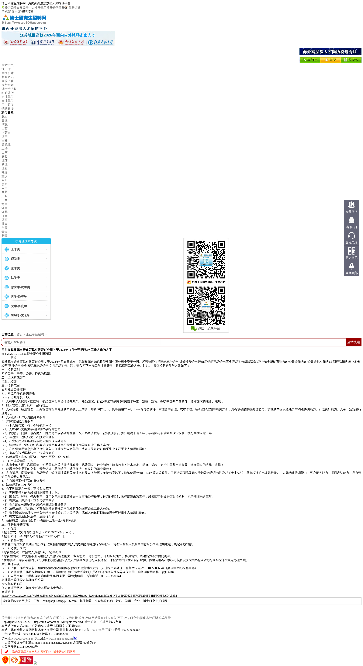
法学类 (15, 277)
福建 (5, 172)
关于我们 (8, 618)
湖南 (5, 208)
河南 (5, 216)
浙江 (5, 164)
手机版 (6, 11)
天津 (5, 120)
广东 (5, 196)
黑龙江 (6, 144)
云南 (5, 188)
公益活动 (85, 618)
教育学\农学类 (20, 287)
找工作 (6, 69)
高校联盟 (152, 618)
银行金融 (8, 85)
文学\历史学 (19, 306)
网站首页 (8, 65)
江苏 (5, 160)
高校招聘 (8, 81)
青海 (5, 231)
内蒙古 (6, 132)
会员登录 (22, 7)
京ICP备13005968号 (92, 629)
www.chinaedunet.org (59, 638)
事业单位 (8, 100)
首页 (20, 334)
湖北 (5, 212)
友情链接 (72, 618)
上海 (5, 148)
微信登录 (10, 7)
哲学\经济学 (19, 296)
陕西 (5, 219)
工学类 (15, 249)
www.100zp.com (24, 638)
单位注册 (47, 7)
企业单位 (8, 96)
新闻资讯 (8, 77)
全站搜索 (353, 342)
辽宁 (5, 136)
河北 (5, 124)
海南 (5, 204)
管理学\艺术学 (20, 315)
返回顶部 (352, 273)
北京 (5, 116)
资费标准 (33, 618)
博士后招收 (9, 89)
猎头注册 (59, 7)
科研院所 (8, 92)
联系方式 (59, 618)
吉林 (5, 140)
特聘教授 (8, 108)
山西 (5, 128)
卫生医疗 (8, 104)
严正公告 (123, 618)
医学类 (15, 268)
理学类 (15, 258)
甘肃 (5, 223)
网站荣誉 (98, 618)
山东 (5, 152)
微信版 (15, 11)
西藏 (5, 192)
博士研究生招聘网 (96, 621)
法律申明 (20, 618)
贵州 (5, 184)
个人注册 (35, 7)
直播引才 (8, 73)
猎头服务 (110, 618)
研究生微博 (137, 618)
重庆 (5, 176)
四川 (5, 180)
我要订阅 (74, 7)
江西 (5, 168)
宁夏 (5, 227)
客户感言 (46, 618)
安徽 (5, 156)
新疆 (5, 235)
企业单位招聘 (35, 334)
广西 (5, 200)
